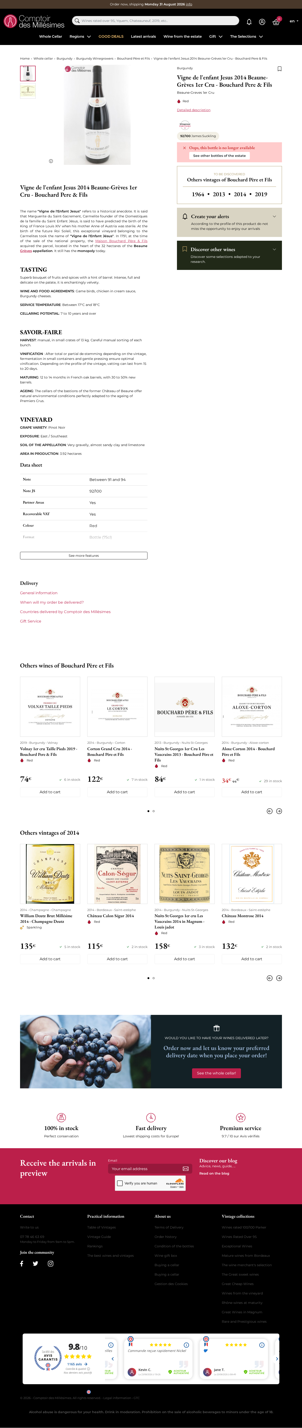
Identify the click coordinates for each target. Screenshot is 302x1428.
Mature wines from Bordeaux (246, 1255)
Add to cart (50, 792)
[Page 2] (154, 811)
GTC (137, 1398)
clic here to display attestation (193, 1391)
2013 (222, 194)
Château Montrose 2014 (242, 915)
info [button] (189, 4)
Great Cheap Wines (238, 1284)
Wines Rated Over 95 (239, 1237)
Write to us (29, 1227)
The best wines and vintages (110, 1255)
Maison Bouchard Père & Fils (121, 241)
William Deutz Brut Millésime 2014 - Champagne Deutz (46, 918)
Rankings (95, 1246)
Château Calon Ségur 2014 (110, 915)
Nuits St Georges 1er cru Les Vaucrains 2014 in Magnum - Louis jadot (179, 921)
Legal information (117, 1398)
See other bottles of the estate (219, 156)
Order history (166, 1237)
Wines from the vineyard (242, 1293)
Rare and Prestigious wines (244, 1321)
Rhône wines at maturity (242, 1303)
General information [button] (39, 593)
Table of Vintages (101, 1227)
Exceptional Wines (237, 1246)
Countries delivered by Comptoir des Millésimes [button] (65, 612)
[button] (61, 1126)
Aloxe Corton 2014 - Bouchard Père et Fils (248, 751)
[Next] (278, 811)
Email (112, 1160)
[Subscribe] (186, 1169)
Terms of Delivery (169, 1227)
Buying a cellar (167, 1265)
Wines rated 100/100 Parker (244, 1227)
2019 (261, 194)
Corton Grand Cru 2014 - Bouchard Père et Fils (109, 751)
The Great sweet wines (240, 1274)
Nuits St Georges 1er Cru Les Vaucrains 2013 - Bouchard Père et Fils (184, 754)
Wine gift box (166, 1255)
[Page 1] (148, 811)
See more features (84, 555)
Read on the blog (214, 1173)
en (293, 21)
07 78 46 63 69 (32, 1237)
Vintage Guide (99, 1237)
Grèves (26, 251)
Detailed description (193, 110)
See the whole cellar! (216, 1073)
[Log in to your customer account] (262, 22)
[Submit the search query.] (77, 20)
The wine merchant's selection (247, 1265)
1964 (201, 194)
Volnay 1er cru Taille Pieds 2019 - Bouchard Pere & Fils (48, 751)
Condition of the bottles (174, 1246)
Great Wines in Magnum (242, 1312)
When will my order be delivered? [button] (52, 602)
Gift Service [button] (30, 621)
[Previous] (270, 811)
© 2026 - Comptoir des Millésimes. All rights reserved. (61, 1398)
